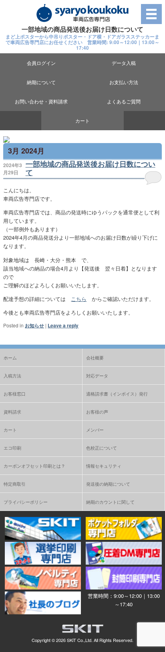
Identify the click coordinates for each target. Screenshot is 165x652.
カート (82, 120)
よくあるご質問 (124, 101)
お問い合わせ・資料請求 (41, 101)
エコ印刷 (12, 447)
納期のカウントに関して (110, 502)
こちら (79, 299)
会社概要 (95, 357)
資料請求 (12, 411)
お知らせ (34, 325)
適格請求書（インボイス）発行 (117, 393)
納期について (41, 82)
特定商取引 (15, 483)
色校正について (101, 447)
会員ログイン (41, 62)
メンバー (95, 429)
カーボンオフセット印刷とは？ (34, 465)
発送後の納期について (108, 483)
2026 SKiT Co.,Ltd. (74, 640)
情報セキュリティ (103, 465)
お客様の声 (97, 411)
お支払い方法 (123, 82)
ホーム (10, 357)
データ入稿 (124, 62)
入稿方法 (12, 375)
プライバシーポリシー (26, 502)
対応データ (97, 375)
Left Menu (151, 14)
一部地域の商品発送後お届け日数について (90, 168)
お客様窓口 (15, 393)
